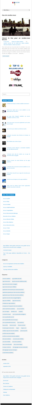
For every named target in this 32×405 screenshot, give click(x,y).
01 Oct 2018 (6, 41)
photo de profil (24, 330)
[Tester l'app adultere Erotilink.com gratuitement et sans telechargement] (16, 85)
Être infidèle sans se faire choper (14, 141)
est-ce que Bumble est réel (8, 317)
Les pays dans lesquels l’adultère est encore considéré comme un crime (18, 117)
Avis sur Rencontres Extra (8, 225)
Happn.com (23, 328)
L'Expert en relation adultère (17, 41)
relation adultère (25, 43)
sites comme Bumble (7, 344)
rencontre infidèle (6, 341)
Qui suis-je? (5, 380)
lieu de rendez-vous (16, 43)
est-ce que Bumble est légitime (19, 314)
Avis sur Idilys (6, 201)
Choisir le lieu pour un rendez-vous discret (16, 39)
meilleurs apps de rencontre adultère (10, 330)
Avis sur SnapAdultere (8, 210)
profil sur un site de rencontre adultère (11, 336)
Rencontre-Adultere (8, 44)
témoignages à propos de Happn (10, 349)
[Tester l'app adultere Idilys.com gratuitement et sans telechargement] (16, 79)
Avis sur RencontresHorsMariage (10, 213)
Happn (17, 328)
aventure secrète (7, 43)
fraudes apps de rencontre (8, 328)
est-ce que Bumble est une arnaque (10, 319)
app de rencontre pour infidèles (9, 286)
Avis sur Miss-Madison (8, 222)
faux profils (5, 325)
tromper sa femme (7, 347)
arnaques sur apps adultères (9, 303)
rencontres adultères (16, 341)
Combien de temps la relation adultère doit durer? (18, 103)
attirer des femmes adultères (9, 308)
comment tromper (7, 314)
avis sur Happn (6, 311)
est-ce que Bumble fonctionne (9, 322)
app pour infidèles (6, 300)
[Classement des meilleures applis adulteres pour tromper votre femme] (16, 67)
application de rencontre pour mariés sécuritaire (13, 289)
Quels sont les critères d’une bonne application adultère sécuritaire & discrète (18, 186)
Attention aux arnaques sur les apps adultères (17, 179)
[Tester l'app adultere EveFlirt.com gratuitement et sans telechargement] (16, 73)
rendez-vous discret (16, 44)
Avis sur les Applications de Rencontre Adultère (13, 263)
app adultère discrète (16, 278)
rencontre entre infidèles (18, 338)
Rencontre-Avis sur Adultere (9, 216)
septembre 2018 (6, 366)
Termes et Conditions (8, 386)
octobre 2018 (6, 363)
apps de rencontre (16, 300)
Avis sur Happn (6, 234)
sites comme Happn (18, 344)
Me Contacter (6, 383)
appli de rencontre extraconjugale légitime (12, 297)
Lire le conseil (6, 56)
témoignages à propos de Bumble (20, 347)
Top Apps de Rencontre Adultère (10, 269)
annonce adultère (6, 278)
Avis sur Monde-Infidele (8, 219)
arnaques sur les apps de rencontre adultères (12, 306)
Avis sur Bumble (6, 231)
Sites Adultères (6, 395)
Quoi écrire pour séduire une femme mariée (16, 129)
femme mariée (13, 325)
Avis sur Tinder (6, 228)
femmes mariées (21, 325)
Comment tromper (7, 250)
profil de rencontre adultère (8, 333)
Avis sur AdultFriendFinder (9, 207)
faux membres (20, 322)
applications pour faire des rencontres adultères (13, 295)
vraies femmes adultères (8, 352)
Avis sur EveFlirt (6, 198)
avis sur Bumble (20, 308)
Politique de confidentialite (9, 389)
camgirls (21, 311)
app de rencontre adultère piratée (19, 281)
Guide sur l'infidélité (7, 266)
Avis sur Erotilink (6, 204)
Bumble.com (14, 311)
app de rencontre (6, 281)
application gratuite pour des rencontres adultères (13, 292)
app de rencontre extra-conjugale (10, 284)
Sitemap (5, 392)
